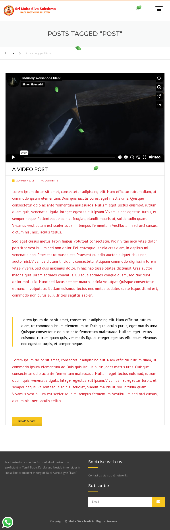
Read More (27, 421)
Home (9, 53)
